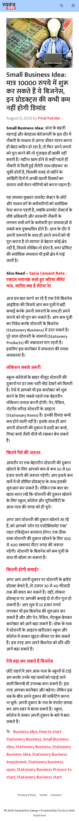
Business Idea (25, 731)
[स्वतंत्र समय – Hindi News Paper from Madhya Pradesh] (9, 6)
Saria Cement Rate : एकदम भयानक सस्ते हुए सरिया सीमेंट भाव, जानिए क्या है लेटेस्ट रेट (36, 280)
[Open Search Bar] (61, 6)
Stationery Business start (39, 777)
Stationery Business (33, 746)
